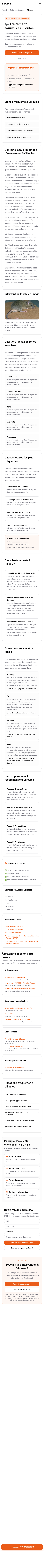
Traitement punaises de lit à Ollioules (18, 1019)
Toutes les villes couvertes (14, 926)
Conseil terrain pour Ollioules (15, 1039)
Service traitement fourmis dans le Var (18, 1008)
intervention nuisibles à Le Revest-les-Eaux (20, 989)
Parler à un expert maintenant (22, 1248)
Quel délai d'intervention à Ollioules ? (18, 1127)
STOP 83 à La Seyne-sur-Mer (15, 977)
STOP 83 (7, 3)
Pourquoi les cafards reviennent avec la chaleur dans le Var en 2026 (21, 942)
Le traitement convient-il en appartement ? (20, 1121)
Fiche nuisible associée (13, 933)
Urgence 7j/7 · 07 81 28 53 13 (23, 1547)
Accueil (4, 10)
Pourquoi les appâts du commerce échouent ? (17, 1114)
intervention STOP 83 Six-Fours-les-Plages (20, 983)
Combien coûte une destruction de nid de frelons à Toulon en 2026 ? (22, 937)
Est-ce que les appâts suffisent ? (16, 1101)
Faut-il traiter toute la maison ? (16, 1095)
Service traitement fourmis (14, 930)
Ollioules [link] (30, 10)
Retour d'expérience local (14, 1046)
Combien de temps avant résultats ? (18, 1106)
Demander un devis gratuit (22, 53)
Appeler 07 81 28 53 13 (22, 1290)
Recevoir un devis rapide (22, 1284)
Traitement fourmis (17, 10)
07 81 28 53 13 (23, 58)
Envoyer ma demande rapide (22, 1242)
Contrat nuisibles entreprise (14, 1068)
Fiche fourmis (9, 1014)
